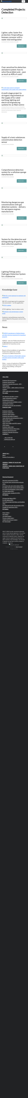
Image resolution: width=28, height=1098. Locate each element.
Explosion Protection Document (10, 432)
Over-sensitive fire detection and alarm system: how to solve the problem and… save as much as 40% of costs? (13, 70)
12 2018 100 (8, 437)
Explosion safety (7, 407)
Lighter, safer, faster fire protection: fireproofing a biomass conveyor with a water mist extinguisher (12, 36)
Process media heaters (8, 518)
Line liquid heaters (7, 516)
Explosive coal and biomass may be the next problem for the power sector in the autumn (14, 319)
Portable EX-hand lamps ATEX (10, 507)
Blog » (4, 455)
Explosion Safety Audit (8, 427)
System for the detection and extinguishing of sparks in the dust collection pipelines (14, 241)
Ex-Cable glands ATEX (8, 491)
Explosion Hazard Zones (9, 382)
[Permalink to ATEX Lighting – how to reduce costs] (6, 305)
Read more (21, 46)
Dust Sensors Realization (19, 107)
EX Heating (5, 509)
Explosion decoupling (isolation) (10, 416)
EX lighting (5, 494)
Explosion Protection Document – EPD (12, 384)
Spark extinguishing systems (10, 398)
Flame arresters (7, 421)
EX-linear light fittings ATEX (9, 498)
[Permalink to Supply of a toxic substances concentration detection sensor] (14, 123)
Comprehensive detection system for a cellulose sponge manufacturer (13, 172)
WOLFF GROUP (19, 546)
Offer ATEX (5, 377)
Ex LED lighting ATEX (8, 500)
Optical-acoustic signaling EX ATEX (11, 493)
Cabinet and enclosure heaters (10, 520)
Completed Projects (5, 41)
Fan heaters (5, 514)
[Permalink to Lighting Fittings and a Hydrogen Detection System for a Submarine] (14, 257)
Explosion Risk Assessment (9, 380)
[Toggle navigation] (23, 1)
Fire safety (16, 41)
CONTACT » (6, 434)
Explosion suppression (8, 412)
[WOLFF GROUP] (14, 544)
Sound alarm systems (8, 403)
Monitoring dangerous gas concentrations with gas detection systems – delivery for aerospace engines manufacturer (13, 207)
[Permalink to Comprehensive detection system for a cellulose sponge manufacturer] (14, 155)
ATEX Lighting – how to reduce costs (13, 309)
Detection (12, 41)
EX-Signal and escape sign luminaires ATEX (13, 505)
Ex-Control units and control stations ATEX (13, 486)
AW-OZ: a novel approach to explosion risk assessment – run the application (13, 302)
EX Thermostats (7, 521)
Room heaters (6, 512)
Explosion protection (7, 411)
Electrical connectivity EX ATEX (10, 480)
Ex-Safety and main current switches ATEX (13, 487)
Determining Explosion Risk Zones (11, 428)
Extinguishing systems (8, 400)
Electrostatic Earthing (5, 108)
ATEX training (6, 385)
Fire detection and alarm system (10, 396)
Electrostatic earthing (8, 419)
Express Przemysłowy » (9, 457)
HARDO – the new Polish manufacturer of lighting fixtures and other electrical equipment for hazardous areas (13, 342)
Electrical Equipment (8, 477)
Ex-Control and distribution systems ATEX (13, 489)
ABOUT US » (6, 453)
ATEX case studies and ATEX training (12, 423)
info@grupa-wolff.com (9, 439)
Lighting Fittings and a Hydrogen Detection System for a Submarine (13, 274)
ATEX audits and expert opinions (10, 391)
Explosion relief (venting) (9, 414)
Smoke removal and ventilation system (12, 402)
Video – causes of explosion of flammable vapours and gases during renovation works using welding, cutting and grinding (14, 365)
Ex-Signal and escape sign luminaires (12, 405)
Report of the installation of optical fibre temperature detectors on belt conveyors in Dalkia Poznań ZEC (13, 351)
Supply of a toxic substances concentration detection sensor (13, 139)
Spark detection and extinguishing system (13, 418)
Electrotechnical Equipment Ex (17, 108)
